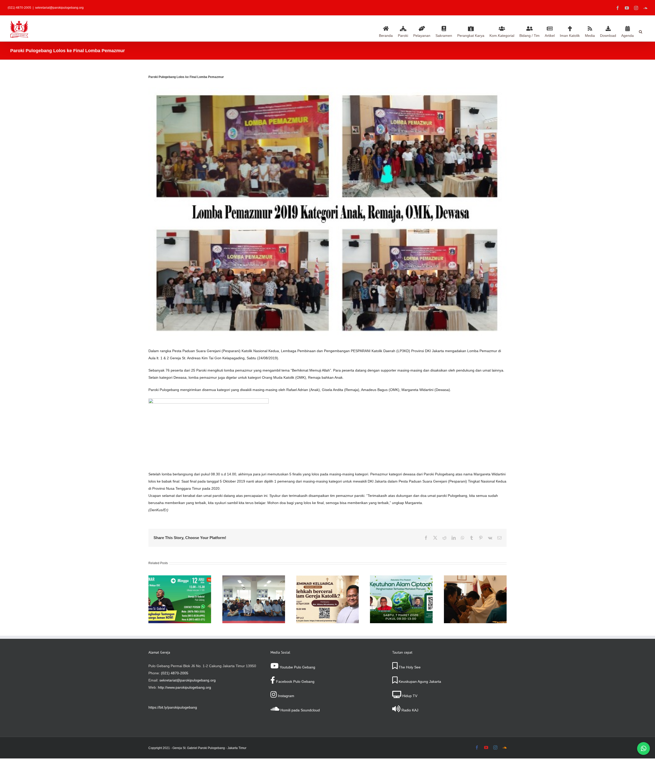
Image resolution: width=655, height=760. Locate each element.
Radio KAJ (409, 710)
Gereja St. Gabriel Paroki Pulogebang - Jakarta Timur (209, 748)
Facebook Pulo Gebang (294, 681)
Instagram (285, 696)
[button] (640, 31)
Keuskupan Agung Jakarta (419, 681)
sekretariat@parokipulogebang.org (59, 7)
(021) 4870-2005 (174, 673)
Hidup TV (409, 696)
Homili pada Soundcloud (299, 710)
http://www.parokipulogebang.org (184, 687)
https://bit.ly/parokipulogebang (172, 707)
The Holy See (409, 667)
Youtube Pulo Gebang (297, 667)
